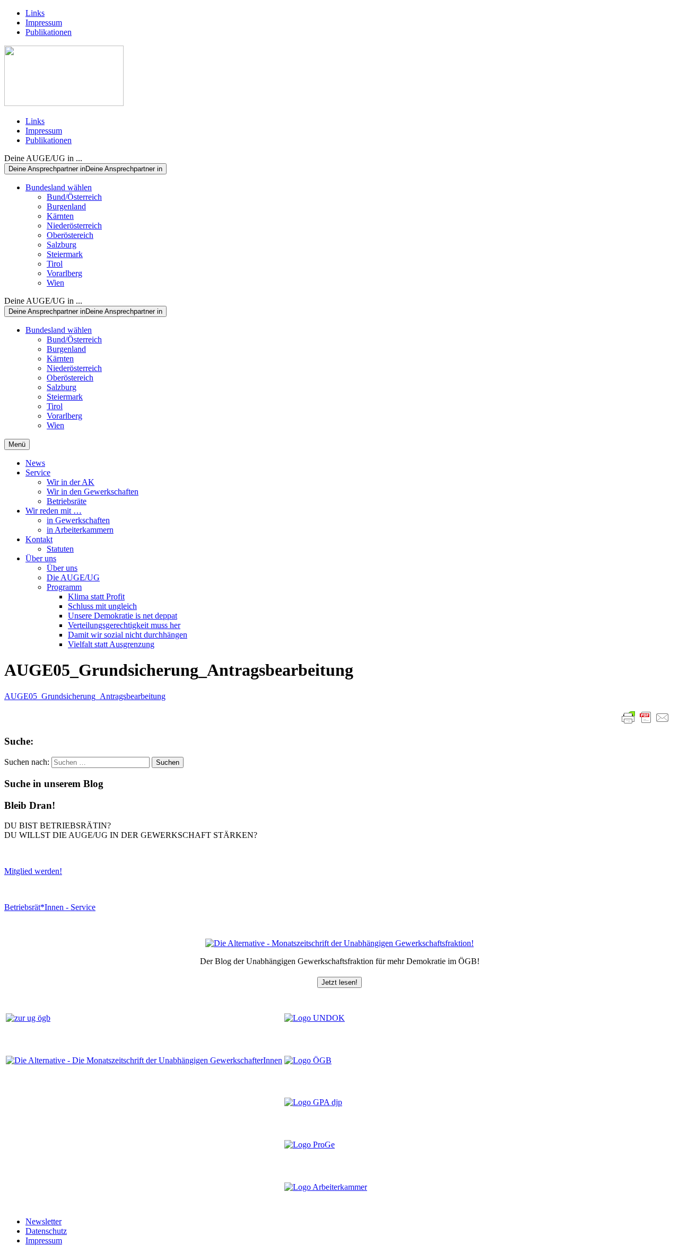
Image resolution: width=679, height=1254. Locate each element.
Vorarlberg (64, 273)
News (35, 462)
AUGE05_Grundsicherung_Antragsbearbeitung (85, 696)
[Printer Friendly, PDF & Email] (645, 718)
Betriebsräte (66, 501)
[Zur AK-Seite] (325, 1186)
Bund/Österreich (74, 196)
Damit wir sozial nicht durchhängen (127, 634)
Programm (64, 586)
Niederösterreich (74, 225)
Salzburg (61, 244)
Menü (16, 444)
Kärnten (60, 215)
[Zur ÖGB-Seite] (308, 1060)
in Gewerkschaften (78, 520)
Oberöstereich (70, 235)
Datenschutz (46, 1230)
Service (37, 472)
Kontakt (39, 539)
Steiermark (65, 254)
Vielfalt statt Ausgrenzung (111, 644)
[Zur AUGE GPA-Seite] (313, 1102)
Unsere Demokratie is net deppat (122, 615)
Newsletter (43, 1221)
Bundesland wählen (58, 187)
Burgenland (66, 206)
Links (35, 12)
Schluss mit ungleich (102, 606)
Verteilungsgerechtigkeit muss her (124, 625)
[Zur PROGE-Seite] (309, 1144)
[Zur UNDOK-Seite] (314, 1017)
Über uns (40, 558)
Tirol (55, 263)
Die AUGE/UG (73, 577)
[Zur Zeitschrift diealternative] (144, 1060)
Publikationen (48, 32)
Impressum (43, 22)
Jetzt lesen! (339, 982)
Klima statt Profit (96, 596)
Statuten (60, 548)
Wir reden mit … (53, 510)
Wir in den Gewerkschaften (92, 491)
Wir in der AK (70, 482)
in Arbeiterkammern (80, 529)
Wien (55, 282)
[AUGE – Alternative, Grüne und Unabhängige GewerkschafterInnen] (64, 103)
